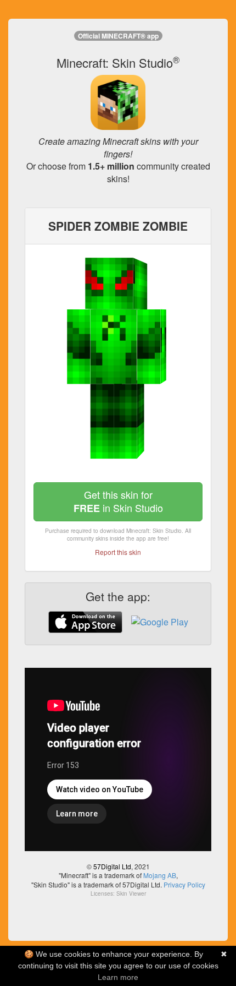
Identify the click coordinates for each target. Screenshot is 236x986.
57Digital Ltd (112, 866)
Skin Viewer (131, 893)
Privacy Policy (184, 884)
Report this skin (118, 552)
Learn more (118, 977)
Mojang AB (159, 875)
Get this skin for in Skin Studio (118, 501)
